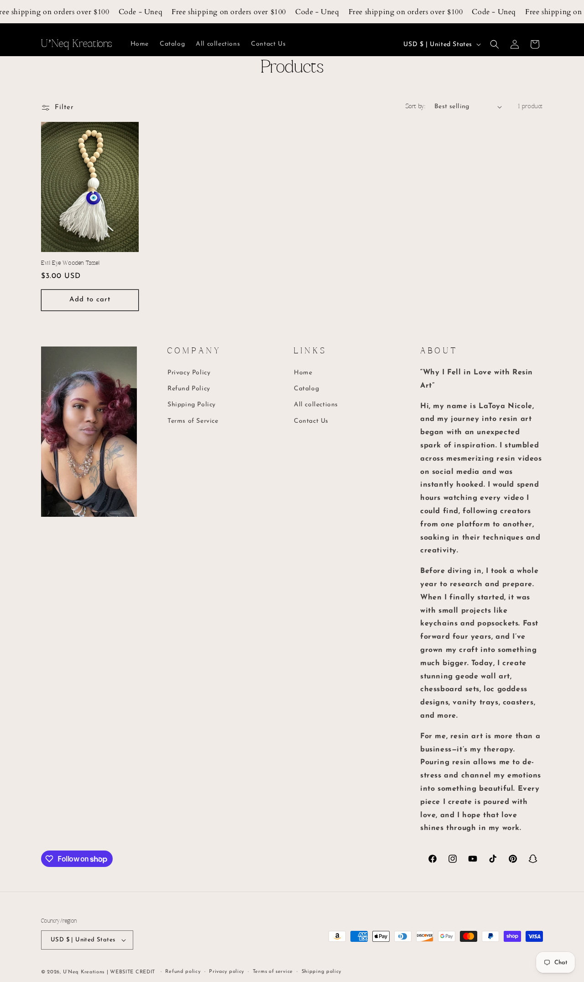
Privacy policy (226, 971)
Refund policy (182, 971)
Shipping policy (322, 971)
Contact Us (311, 421)
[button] (495, 44)
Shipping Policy (191, 404)
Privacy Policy (188, 372)
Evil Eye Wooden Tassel (70, 263)
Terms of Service (193, 421)
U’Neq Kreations (84, 972)
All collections (316, 404)
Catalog (306, 388)
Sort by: (415, 106)
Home (303, 372)
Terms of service (273, 971)
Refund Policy (188, 388)
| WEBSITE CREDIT (132, 972)
